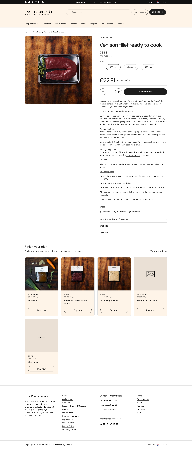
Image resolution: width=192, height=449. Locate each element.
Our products (143, 399)
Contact (65, 409)
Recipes (140, 406)
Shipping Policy (69, 429)
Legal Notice (67, 419)
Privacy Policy (68, 423)
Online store (67, 399)
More (139, 412)
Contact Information (71, 416)
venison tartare (133, 155)
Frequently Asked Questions (74, 406)
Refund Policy (68, 426)
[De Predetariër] (39, 12)
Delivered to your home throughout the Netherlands (96, 2)
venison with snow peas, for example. (125, 145)
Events (140, 402)
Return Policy (68, 412)
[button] (157, 12)
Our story (141, 409)
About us (66, 402)
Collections (36, 32)
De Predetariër (47, 444)
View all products (158, 251)
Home (27, 32)
